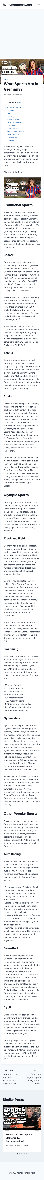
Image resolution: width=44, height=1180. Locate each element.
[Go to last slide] (7, 1128)
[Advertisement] (22, 32)
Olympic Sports (12, 119)
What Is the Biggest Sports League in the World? (34, 1077)
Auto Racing (13, 134)
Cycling (11, 140)
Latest (7, 79)
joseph (8, 95)
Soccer (11, 110)
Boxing (11, 116)
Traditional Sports (13, 107)
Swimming (12, 125)
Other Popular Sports (14, 131)
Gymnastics (13, 128)
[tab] (17, 1153)
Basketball (12, 137)
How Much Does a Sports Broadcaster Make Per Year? (10, 1077)
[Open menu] (39, 4)
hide (19, 103)
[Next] (37, 1128)
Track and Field (14, 122)
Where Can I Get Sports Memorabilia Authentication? (19, 1138)
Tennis (10, 113)
